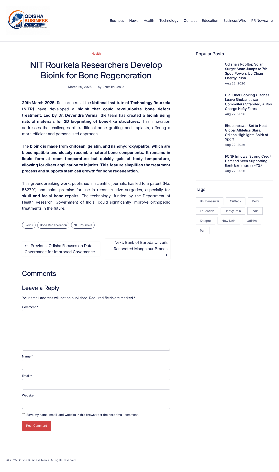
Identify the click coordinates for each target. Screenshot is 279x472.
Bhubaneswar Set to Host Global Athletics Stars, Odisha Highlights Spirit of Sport (246, 132)
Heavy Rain (233, 211)
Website (28, 395)
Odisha (252, 221)
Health (96, 53)
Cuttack (235, 201)
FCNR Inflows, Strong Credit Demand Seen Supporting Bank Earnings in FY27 (248, 161)
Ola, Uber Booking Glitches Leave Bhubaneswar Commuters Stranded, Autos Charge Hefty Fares (248, 102)
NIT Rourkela (83, 225)
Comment (30, 307)
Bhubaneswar (209, 201)
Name (27, 356)
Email (27, 376)
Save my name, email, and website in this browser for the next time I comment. (82, 414)
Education (207, 211)
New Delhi (229, 221)
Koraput (205, 221)
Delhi (255, 201)
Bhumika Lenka (113, 87)
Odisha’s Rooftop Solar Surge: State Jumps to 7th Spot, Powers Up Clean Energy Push (246, 71)
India (255, 211)
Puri (202, 230)
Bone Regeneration (53, 225)
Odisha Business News (33, 460)
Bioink (29, 225)
